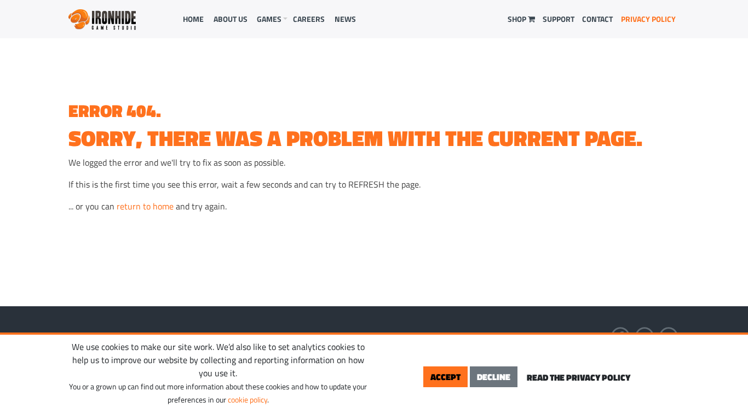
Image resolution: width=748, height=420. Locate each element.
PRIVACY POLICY (648, 19)
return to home (145, 206)
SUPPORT (558, 19)
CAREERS (309, 19)
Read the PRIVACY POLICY (578, 377)
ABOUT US (231, 19)
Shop (518, 19)
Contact (597, 19)
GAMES (269, 19)
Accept (445, 376)
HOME (193, 19)
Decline (493, 376)
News (345, 19)
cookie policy (247, 399)
